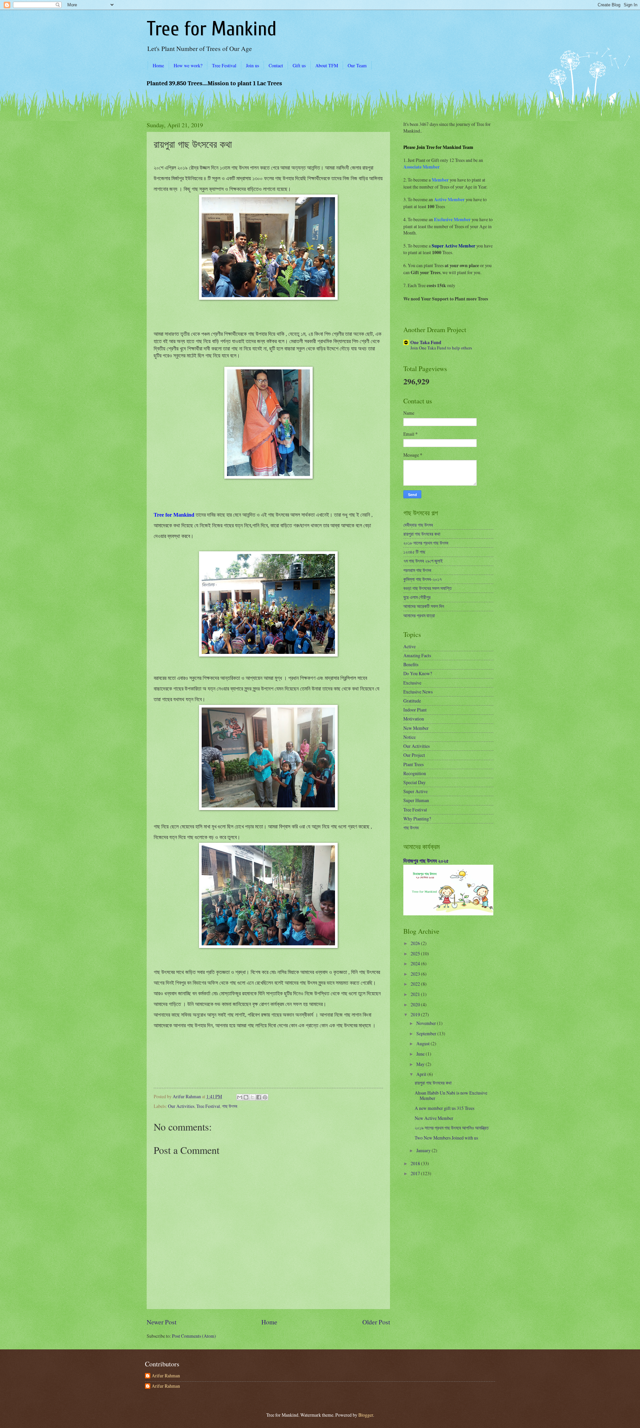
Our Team (357, 65)
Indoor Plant (415, 710)
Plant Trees (413, 764)
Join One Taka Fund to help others (441, 348)
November (426, 1023)
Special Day (414, 782)
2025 (416, 953)
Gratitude (412, 701)
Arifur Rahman (166, 1376)
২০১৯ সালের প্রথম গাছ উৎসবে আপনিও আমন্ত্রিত (452, 1128)
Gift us (299, 65)
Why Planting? (417, 818)
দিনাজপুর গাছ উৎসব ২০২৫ (426, 861)
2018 (416, 1163)
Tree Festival (224, 65)
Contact (276, 65)
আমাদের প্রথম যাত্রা (419, 615)
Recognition (414, 773)
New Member (416, 728)
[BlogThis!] (246, 1097)
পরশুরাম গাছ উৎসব (417, 570)
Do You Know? (417, 673)
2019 (416, 1014)
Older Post (376, 1322)
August (423, 1043)
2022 (416, 984)
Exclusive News (418, 692)
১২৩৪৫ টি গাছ (414, 552)
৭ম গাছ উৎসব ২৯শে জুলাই (423, 561)
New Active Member (434, 1118)
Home (158, 65)
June (421, 1054)
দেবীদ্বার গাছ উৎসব (418, 525)
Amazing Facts (417, 655)
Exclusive (412, 683)
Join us (252, 65)
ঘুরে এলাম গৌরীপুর (417, 597)
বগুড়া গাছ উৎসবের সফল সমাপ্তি (427, 588)
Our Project (414, 755)
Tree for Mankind (212, 29)
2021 (416, 994)
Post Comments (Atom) (194, 1336)
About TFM (326, 65)
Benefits (410, 664)
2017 (416, 1173)
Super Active (415, 791)
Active (409, 646)
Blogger (365, 1415)
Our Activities (181, 1106)
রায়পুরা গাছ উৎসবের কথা (421, 534)
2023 (416, 974)
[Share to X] (252, 1097)
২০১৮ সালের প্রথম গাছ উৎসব (425, 543)
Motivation (413, 718)
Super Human (416, 800)
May (421, 1064)
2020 (416, 1004)
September (426, 1033)
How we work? (188, 65)
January (424, 1150)
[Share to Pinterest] (265, 1097)
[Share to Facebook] (258, 1097)
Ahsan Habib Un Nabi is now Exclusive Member (451, 1096)
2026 (416, 943)
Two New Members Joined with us (446, 1138)
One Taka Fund (425, 342)
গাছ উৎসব (229, 1106)
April (421, 1074)
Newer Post (161, 1322)
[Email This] (239, 1097)
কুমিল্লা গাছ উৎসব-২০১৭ (422, 579)
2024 (416, 963)
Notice (409, 737)
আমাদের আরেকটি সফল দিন (423, 606)
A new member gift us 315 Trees (444, 1108)
